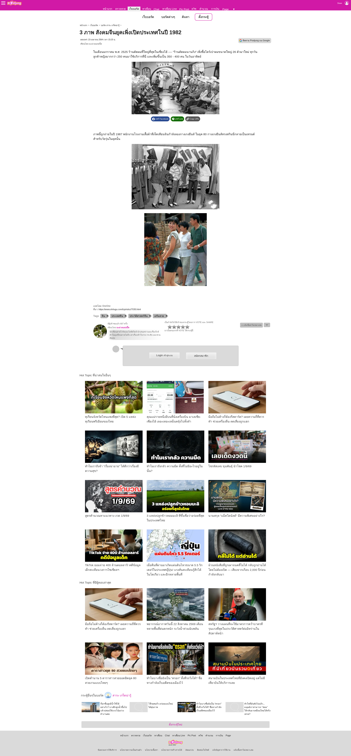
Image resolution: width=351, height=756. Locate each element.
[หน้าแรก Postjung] (14, 3)
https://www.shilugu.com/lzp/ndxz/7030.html (120, 309)
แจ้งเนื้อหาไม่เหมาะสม (243, 750)
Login (164, 355)
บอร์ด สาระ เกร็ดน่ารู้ (110, 25)
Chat (156, 9)
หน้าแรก (107, 8)
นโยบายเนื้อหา (151, 750)
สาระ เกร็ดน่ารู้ (121, 695)
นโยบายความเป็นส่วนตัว (131, 750)
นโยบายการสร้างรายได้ (171, 750)
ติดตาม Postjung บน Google (256, 40)
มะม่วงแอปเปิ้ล (95, 44)
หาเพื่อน (146, 8)
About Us (189, 750)
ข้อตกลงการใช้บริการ (107, 750)
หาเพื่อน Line (169, 8)
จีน (103, 316)
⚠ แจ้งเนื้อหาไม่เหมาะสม (251, 325)
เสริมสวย (159, 316)
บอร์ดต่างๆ (168, 17)
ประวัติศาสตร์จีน (139, 316)
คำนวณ (203, 8)
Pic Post (184, 9)
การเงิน (215, 8)
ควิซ (194, 8)
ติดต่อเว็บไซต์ (203, 750)
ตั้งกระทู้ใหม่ (175, 724)
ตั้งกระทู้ (204, 17)
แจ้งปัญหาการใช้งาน (221, 750)
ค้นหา (185, 17)
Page (225, 9)
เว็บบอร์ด (134, 8)
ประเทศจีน (117, 316)
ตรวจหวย (120, 8)
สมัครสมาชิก (201, 355)
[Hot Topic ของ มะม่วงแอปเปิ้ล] (100, 337)
